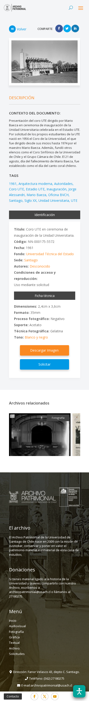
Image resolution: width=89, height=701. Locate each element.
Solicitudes (17, 654)
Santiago (16, 200)
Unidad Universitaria (53, 200)
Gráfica (14, 637)
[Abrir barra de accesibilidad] (79, 691)
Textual (14, 642)
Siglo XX (30, 200)
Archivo (14, 648)
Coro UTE (16, 189)
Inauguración (56, 189)
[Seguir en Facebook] (34, 696)
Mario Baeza (36, 195)
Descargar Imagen (44, 350)
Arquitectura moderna (35, 183)
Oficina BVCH (58, 195)
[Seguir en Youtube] (54, 696)
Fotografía (16, 632)
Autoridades (63, 183)
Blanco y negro (36, 337)
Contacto (13, 696)
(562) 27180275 (54, 678)
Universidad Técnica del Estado (50, 254)
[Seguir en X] (44, 696)
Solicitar (44, 364)
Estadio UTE (35, 189)
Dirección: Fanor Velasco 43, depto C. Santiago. (46, 672)
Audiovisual (17, 626)
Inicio (12, 620)
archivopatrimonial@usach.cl (51, 685)
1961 (13, 183)
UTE (74, 200)
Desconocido (40, 266)
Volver (21, 29)
